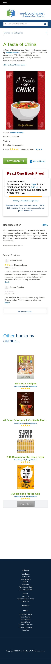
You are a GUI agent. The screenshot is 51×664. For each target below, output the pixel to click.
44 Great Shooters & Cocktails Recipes (25, 420)
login (34, 184)
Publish (25, 582)
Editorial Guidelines (26, 625)
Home (25, 594)
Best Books (26, 577)
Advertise (25, 630)
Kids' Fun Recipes (25, 383)
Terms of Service (25, 617)
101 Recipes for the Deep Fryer (25, 457)
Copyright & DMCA (25, 614)
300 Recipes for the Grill (25, 493)
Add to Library (38, 161)
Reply (7, 282)
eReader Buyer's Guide (25, 599)
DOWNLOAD (13, 161)
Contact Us (25, 601)
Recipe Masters (12, 52)
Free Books (25, 574)
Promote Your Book (25, 587)
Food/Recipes (19, 386)
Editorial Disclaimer (25, 627)
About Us (25, 596)
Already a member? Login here (25, 201)
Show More (25, 504)
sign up (34, 187)
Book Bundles (25, 579)
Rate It (39, 149)
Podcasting (26, 584)
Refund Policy (25, 622)
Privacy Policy (25, 619)
